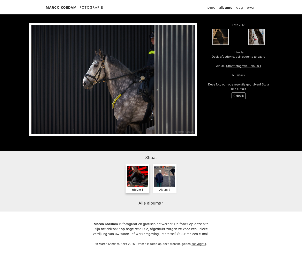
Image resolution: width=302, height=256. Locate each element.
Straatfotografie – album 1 (243, 66)
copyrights (198, 243)
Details (240, 75)
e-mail (204, 234)
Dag (239, 7)
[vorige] (220, 37)
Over (251, 7)
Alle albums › (151, 203)
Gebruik (238, 95)
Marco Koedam (61, 7)
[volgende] (256, 37)
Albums (225, 7)
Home (210, 7)
